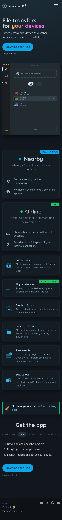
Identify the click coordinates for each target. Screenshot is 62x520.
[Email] (58, 502)
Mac (22, 434)
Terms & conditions (12, 511)
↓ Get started (9, 53)
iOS (41, 434)
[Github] (52, 502)
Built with (7, 507)
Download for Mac (18, 47)
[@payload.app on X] (47, 502)
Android (52, 434)
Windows (10, 434)
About (5, 503)
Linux (32, 434)
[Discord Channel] (41, 502)
